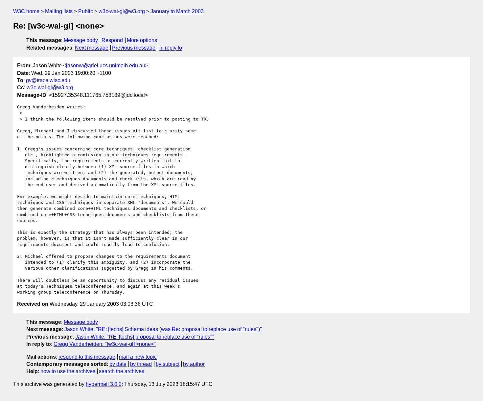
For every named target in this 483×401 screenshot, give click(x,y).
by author (194, 364)
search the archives (121, 371)
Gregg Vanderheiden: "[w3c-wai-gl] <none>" (105, 344)
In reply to (170, 48)
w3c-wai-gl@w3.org (122, 11)
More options (142, 40)
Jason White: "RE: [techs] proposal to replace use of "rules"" (144, 337)
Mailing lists (59, 11)
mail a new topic (138, 357)
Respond (112, 40)
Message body (81, 40)
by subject (167, 364)
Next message (91, 48)
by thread (141, 364)
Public (85, 11)
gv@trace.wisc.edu (48, 80)
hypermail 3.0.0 (104, 384)
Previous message (133, 48)
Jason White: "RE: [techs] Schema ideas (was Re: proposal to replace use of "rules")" (163, 329)
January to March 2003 (177, 11)
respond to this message (86, 357)
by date (117, 364)
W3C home (26, 11)
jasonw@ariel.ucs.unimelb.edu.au (105, 65)
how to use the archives (67, 371)
